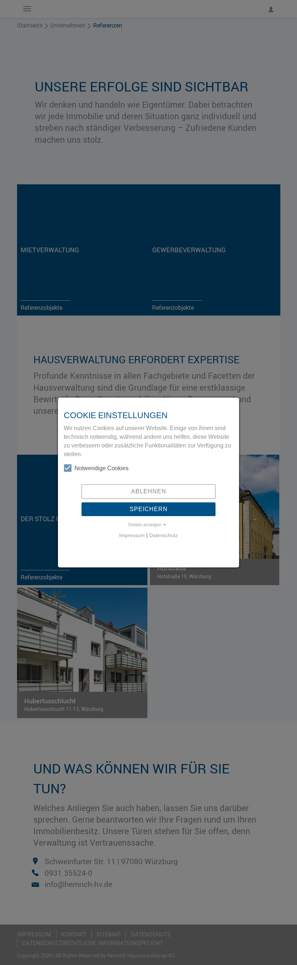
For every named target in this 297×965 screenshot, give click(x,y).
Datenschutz (163, 535)
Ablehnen (148, 491)
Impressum (132, 535)
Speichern (149, 509)
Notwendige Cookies (102, 468)
